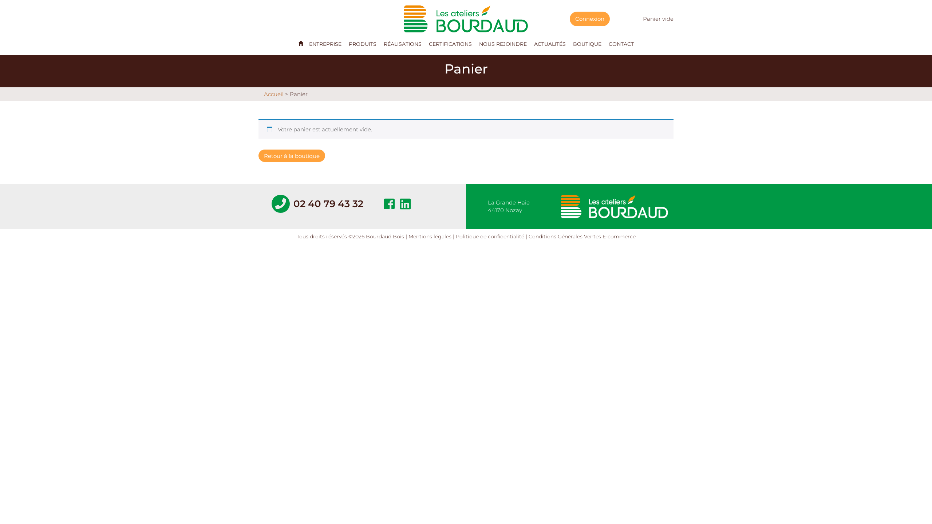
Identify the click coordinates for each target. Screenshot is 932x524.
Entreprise (325, 44)
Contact (621, 44)
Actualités (550, 44)
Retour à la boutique (292, 155)
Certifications (450, 44)
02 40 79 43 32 (328, 204)
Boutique (587, 44)
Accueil (274, 94)
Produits (362, 44)
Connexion (589, 18)
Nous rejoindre (503, 44)
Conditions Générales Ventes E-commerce (582, 236)
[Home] (301, 43)
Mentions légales (429, 236)
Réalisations (403, 44)
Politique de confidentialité (490, 236)
